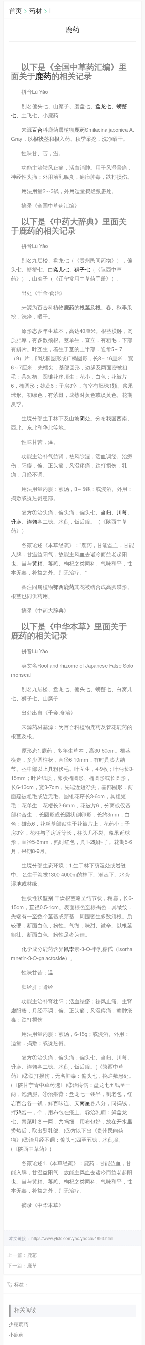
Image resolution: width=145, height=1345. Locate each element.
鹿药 (43, 75)
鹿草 (32, 1265)
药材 (35, 10)
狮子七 (82, 269)
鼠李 (69, 948)
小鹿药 (16, 1334)
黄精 (37, 563)
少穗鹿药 (19, 1323)
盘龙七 (103, 106)
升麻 (16, 521)
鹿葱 (32, 1254)
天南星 (82, 1103)
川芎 (121, 512)
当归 (106, 512)
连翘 (32, 521)
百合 (37, 129)
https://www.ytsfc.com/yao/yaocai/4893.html (71, 1238)
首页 (15, 10)
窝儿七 (61, 269)
